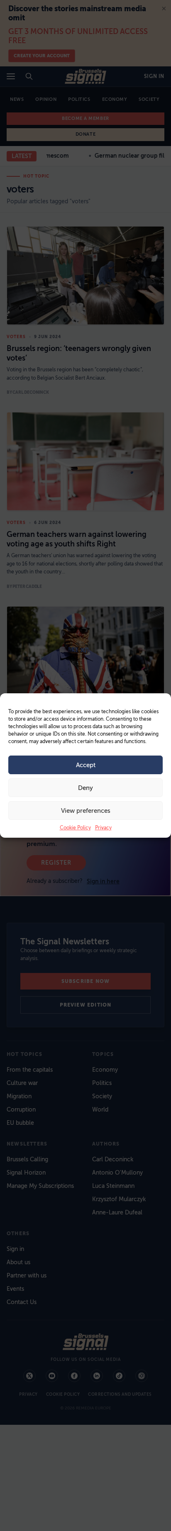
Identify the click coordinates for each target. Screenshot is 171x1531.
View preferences (85, 810)
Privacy (103, 828)
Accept (85, 765)
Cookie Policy (75, 828)
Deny (85, 788)
